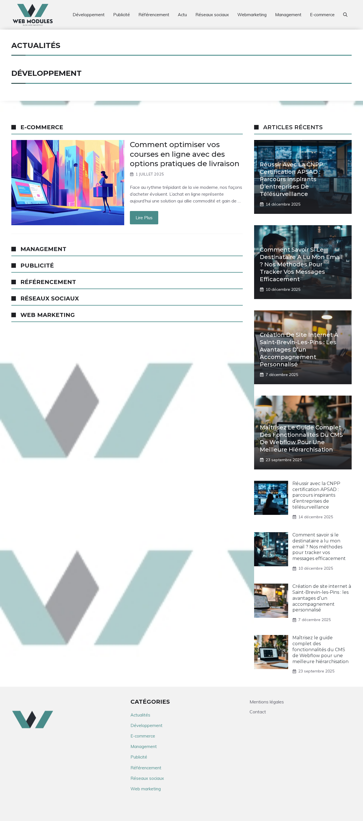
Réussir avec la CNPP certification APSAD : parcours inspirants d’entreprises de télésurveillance (291, 179)
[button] (345, 15)
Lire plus (144, 217)
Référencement (153, 14)
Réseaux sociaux (212, 14)
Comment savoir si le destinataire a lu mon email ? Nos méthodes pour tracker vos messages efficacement (301, 264)
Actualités (140, 715)
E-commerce (322, 14)
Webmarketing (252, 14)
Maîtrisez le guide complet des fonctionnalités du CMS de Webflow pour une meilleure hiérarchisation (320, 649)
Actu (182, 14)
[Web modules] (32, 15)
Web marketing (145, 788)
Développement (89, 14)
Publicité (121, 14)
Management (288, 14)
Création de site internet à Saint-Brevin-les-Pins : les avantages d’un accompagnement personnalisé (299, 349)
